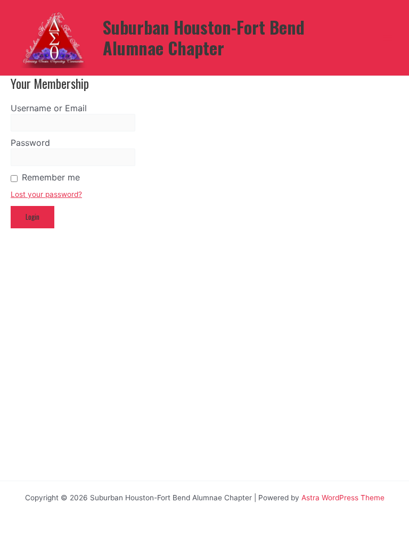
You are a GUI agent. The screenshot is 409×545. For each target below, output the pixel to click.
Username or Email (49, 108)
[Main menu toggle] (388, 38)
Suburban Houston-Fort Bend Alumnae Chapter (204, 37)
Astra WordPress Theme (343, 497)
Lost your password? (46, 194)
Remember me (51, 177)
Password (30, 142)
